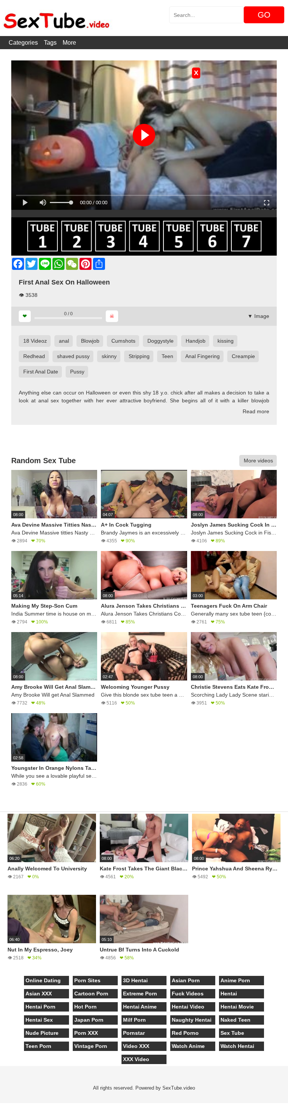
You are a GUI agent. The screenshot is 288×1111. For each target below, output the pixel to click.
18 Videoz (35, 341)
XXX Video (136, 1059)
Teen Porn (38, 1046)
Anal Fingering (202, 356)
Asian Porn (186, 980)
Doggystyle (160, 341)
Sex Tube (232, 1033)
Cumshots (123, 341)
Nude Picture (42, 1033)
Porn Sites (87, 980)
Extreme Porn (140, 994)
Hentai (228, 994)
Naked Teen (235, 1020)
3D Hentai (135, 980)
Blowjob (90, 341)
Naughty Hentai (192, 1020)
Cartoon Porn (91, 994)
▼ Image (258, 316)
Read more (256, 411)
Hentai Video (188, 1007)
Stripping (139, 356)
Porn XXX (86, 1033)
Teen (167, 356)
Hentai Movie (237, 1007)
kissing (226, 341)
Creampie (243, 356)
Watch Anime (188, 1046)
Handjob (196, 341)
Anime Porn (235, 980)
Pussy (77, 372)
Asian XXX (39, 994)
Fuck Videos (188, 994)
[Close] (0, 1107)
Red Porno (185, 1033)
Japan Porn (89, 1020)
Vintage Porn (90, 1046)
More (69, 42)
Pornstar (134, 1033)
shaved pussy (73, 356)
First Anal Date (40, 372)
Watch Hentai (237, 1046)
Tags (50, 42)
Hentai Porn (41, 1007)
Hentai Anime (140, 1007)
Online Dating (43, 980)
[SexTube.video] (56, 18)
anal (64, 341)
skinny (109, 356)
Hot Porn (85, 1007)
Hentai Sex (39, 1020)
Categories (23, 42)
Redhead (34, 356)
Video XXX (136, 1046)
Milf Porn (134, 1020)
